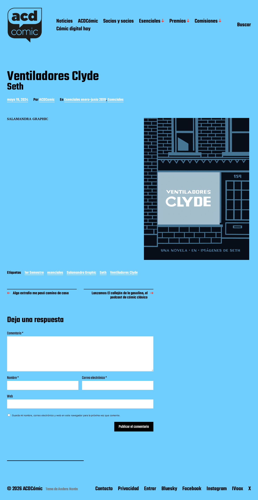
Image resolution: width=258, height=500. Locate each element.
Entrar (150, 489)
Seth (103, 273)
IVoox (237, 489)
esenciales (55, 273)
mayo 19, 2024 (17, 100)
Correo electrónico (94, 378)
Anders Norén (68, 489)
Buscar (244, 25)
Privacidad (128, 489)
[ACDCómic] (24, 25)
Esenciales (149, 21)
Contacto (104, 489)
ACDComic (47, 100)
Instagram (217, 489)
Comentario (15, 333)
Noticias (64, 21)
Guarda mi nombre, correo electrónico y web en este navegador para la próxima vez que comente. (66, 415)
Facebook (191, 489)
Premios (177, 21)
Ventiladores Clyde (124, 273)
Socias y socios (118, 21)
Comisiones (206, 21)
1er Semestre (34, 273)
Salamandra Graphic (81, 273)
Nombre (13, 378)
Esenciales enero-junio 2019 (85, 100)
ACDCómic (88, 21)
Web (10, 396)
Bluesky (169, 489)
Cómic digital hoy (73, 29)
